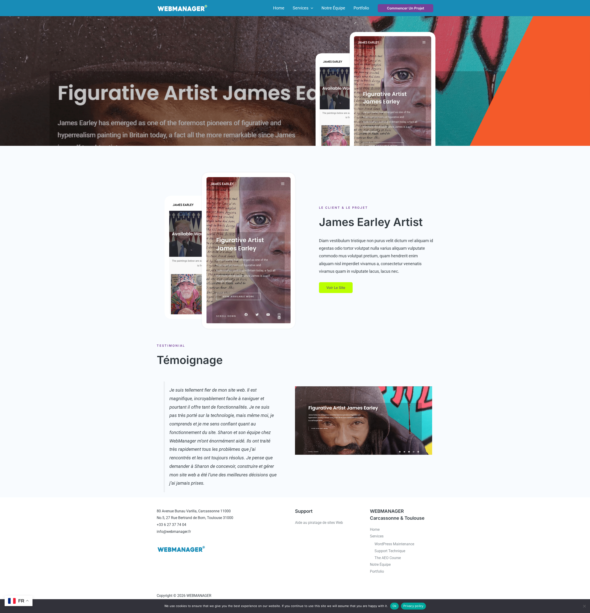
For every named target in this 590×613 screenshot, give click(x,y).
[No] (584, 606)
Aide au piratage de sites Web (319, 522)
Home (375, 529)
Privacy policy (413, 606)
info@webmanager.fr (174, 531)
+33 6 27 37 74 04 (171, 524)
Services (377, 536)
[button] (310, 8)
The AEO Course (388, 558)
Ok (394, 606)
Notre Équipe (380, 564)
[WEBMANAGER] (182, 7)
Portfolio (377, 571)
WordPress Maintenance (394, 544)
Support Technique (390, 551)
